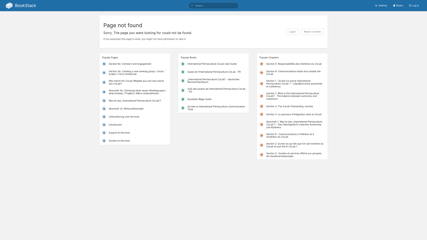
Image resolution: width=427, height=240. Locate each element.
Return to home (312, 31)
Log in (415, 5)
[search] (213, 5)
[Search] (192, 5)
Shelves (382, 5)
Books (399, 5)
